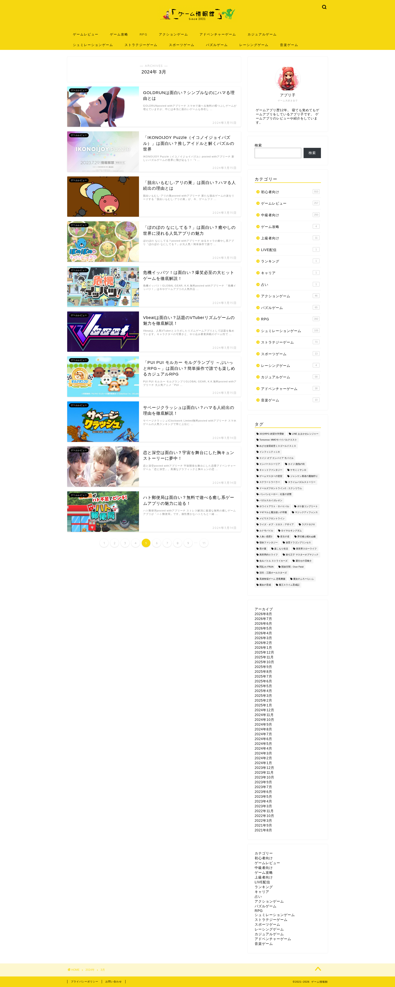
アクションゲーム (173, 34)
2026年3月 (263, 638)
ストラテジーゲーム (141, 45)
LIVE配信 (289, 250)
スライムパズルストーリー (301, 482)
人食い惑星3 (265, 536)
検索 (258, 145)
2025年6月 (263, 681)
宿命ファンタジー (268, 542)
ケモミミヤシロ (298, 470)
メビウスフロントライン (272, 518)
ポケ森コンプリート (307, 506)
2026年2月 (263, 643)
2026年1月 (263, 647)
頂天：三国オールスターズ (273, 573)
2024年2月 (263, 758)
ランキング (289, 261)
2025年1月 (263, 705)
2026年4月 (263, 633)
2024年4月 (263, 748)
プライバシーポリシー (84, 981)
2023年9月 (263, 782)
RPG (143, 34)
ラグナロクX (308, 524)
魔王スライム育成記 (289, 585)
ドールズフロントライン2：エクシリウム (280, 488)
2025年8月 (263, 671)
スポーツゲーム (182, 45)
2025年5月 (263, 686)
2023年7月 (263, 787)
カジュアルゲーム (262, 34)
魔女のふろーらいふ (303, 579)
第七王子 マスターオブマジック (302, 555)
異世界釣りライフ (268, 555)
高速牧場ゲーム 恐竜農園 (272, 579)
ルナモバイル (266, 530)
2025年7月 (263, 676)
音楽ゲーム (289, 45)
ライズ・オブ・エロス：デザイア (276, 524)
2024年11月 (264, 715)
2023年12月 (264, 768)
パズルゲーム (217, 45)
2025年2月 (263, 700)
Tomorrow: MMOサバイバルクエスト (278, 440)
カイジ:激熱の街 (296, 464)
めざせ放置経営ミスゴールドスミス (277, 446)
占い (289, 285)
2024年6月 (263, 739)
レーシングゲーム (254, 45)
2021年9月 (263, 825)
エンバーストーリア (269, 464)
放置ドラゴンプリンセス (298, 542)
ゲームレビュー (86, 34)
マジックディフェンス (306, 512)
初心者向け (289, 192)
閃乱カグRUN (266, 566)
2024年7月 (263, 734)
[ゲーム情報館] (197, 22)
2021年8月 (263, 830)
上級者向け (289, 238)
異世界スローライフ (306, 548)
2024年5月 (263, 744)
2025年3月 (263, 696)
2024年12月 (264, 710)
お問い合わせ (113, 981)
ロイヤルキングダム (291, 530)
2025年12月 (264, 652)
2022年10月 (264, 816)
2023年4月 (263, 801)
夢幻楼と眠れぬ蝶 (306, 536)
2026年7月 (263, 619)
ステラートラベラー (269, 482)
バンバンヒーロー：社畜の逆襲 (275, 494)
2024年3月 (263, 753)
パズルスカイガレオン (270, 500)
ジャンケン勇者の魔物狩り (304, 476)
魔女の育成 (265, 585)
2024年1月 (263, 763)
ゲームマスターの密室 (270, 476)
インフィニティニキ (269, 452)
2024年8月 (263, 729)
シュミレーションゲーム (93, 45)
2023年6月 (263, 792)
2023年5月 (263, 796)
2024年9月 (263, 724)
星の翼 (262, 548)
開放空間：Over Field (292, 566)
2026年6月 (263, 623)
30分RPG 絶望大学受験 (271, 434)
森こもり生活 (281, 548)
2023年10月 (264, 777)
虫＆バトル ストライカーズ (273, 561)
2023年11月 (264, 772)
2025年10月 (264, 662)
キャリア (289, 273)
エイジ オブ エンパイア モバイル (276, 458)
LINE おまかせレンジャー (305, 434)
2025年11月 (264, 657)
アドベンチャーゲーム (218, 34)
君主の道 (284, 536)
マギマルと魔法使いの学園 (273, 512)
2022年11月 (264, 811)
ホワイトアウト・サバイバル (274, 506)
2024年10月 (264, 720)
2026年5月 (263, 628)
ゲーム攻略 (119, 34)
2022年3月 (263, 820)
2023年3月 (263, 806)
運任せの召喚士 (304, 561)
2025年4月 (263, 691)
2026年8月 (263, 614)
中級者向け (289, 215)
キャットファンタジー (270, 470)
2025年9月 (263, 667)
